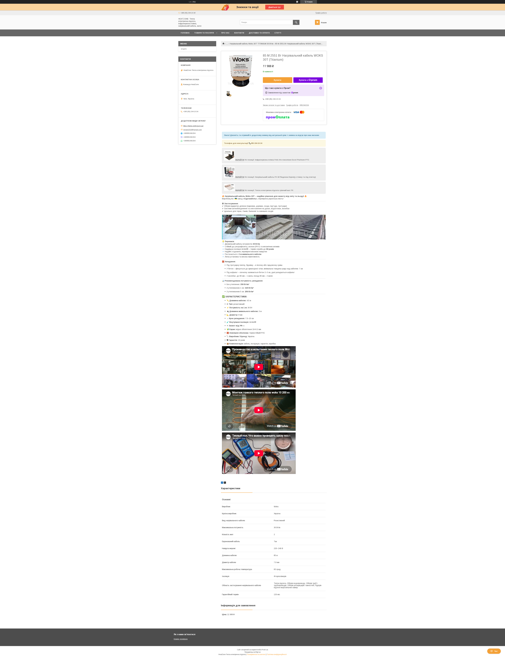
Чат (496, 651)
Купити (277, 80)
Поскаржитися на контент (256, 654)
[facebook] (222, 483)
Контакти (239, 33)
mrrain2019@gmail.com (192, 130)
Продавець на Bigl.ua (252, 652)
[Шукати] (296, 22)
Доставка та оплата (259, 33)
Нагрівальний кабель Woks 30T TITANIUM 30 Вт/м (251, 44)
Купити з (303, 80)
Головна (185, 33)
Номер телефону (181, 639)
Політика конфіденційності (277, 654)
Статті (277, 33)
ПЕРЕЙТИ (239, 160)
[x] (225, 483)
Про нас (225, 33)
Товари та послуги (204, 33)
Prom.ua (265, 650)
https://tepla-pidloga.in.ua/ (193, 126)
